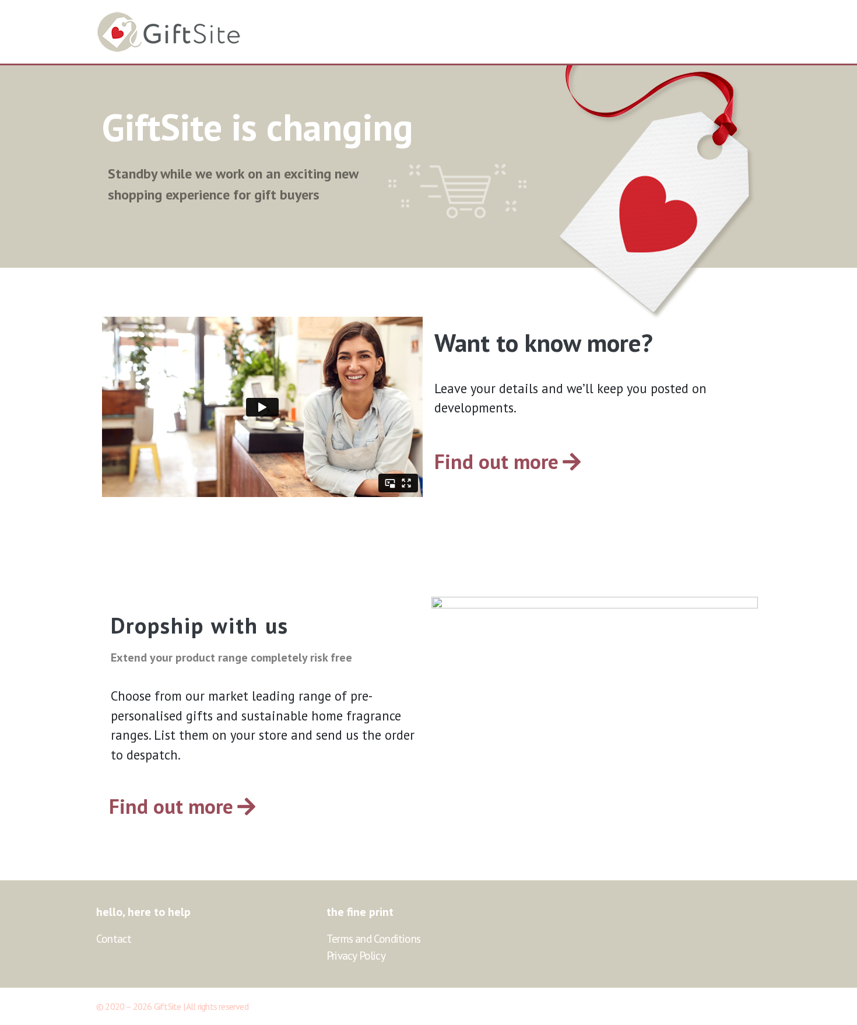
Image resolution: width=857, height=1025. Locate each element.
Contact (113, 938)
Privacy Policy (355, 955)
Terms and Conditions (373, 938)
